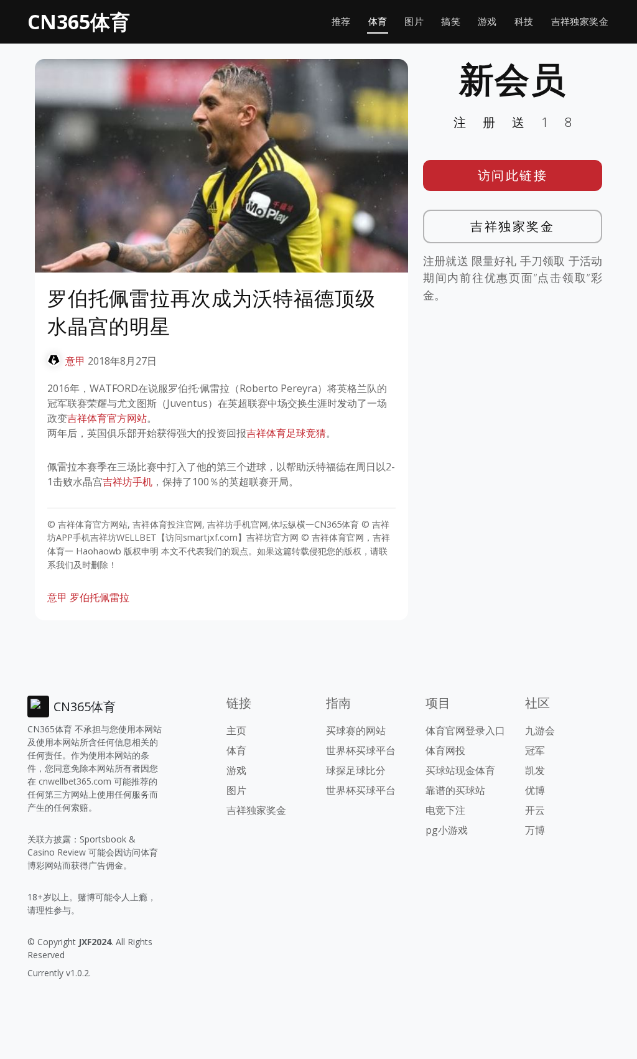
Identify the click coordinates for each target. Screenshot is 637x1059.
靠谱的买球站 (455, 790)
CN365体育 (78, 21)
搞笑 (450, 21)
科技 (524, 21)
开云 (535, 810)
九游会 (540, 730)
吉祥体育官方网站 (107, 418)
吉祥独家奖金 (579, 21)
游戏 (487, 21)
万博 (535, 830)
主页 (236, 730)
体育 (378, 21)
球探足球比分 (356, 770)
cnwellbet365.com (75, 781)
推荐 (341, 21)
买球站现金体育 (460, 770)
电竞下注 (445, 810)
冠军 (535, 750)
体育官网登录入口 (465, 730)
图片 (414, 21)
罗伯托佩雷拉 (99, 597)
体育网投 (445, 750)
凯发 (535, 770)
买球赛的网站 (356, 730)
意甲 (75, 361)
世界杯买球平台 (361, 750)
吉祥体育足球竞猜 (286, 433)
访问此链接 (513, 175)
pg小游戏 (446, 830)
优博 (535, 790)
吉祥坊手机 (127, 481)
